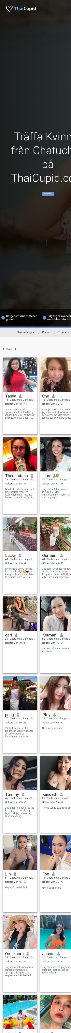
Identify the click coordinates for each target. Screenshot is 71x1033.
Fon (45, 874)
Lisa (46, 475)
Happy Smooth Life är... (17, 887)
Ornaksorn (14, 953)
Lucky (10, 555)
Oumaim (50, 555)
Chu (45, 396)
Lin (8, 874)
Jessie (48, 953)
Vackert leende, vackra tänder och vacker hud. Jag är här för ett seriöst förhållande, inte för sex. (19, 732)
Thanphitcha (16, 475)
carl (8, 635)
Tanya (10, 396)
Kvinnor (46, 332)
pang (9, 714)
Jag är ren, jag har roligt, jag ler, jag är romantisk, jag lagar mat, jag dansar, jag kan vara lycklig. (19, 811)
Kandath (49, 794)
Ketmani (49, 635)
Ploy (46, 714)
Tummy (12, 794)
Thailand (63, 332)
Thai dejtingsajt (26, 332)
